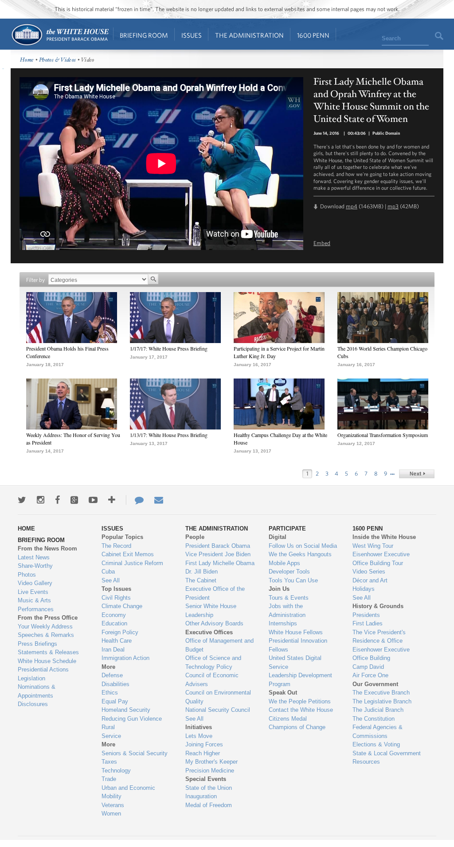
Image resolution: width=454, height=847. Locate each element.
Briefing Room (144, 35)
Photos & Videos (57, 60)
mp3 (393, 206)
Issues (191, 35)
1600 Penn (313, 35)
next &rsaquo (416, 473)
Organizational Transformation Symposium (382, 434)
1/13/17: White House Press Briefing (168, 434)
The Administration (249, 35)
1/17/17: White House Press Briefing (168, 348)
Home (60, 35)
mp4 (351, 206)
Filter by (35, 280)
